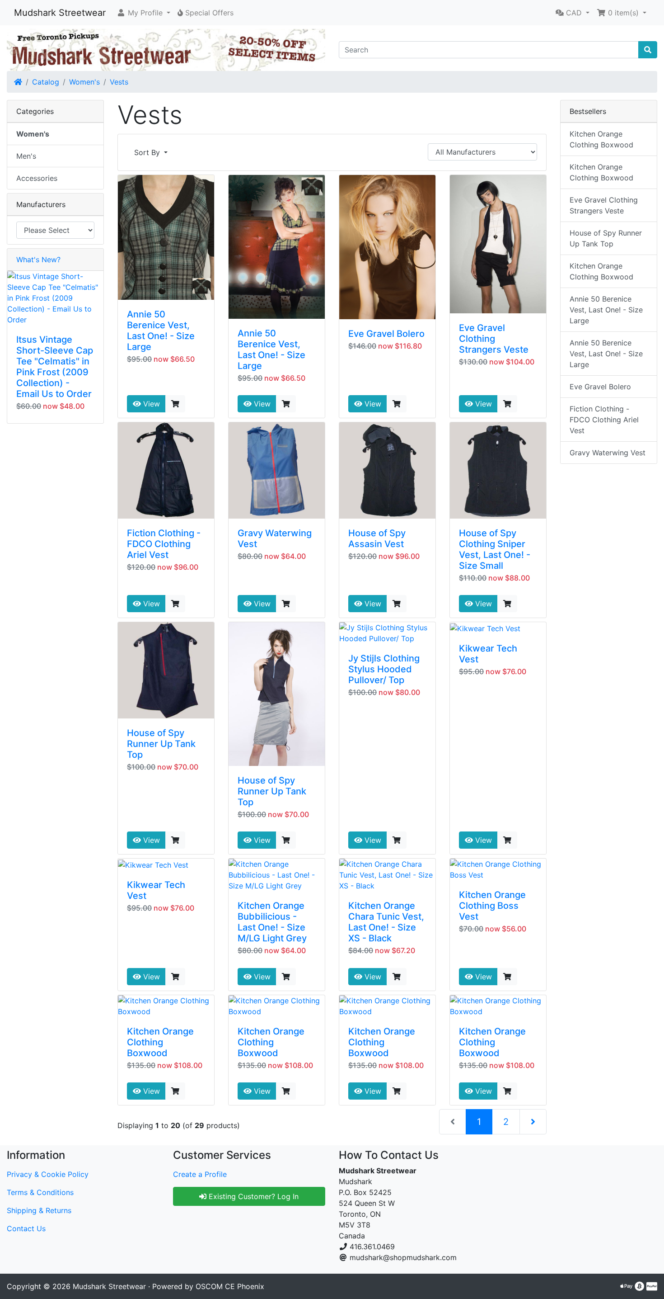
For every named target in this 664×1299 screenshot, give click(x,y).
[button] (143, 13)
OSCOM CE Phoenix (230, 1286)
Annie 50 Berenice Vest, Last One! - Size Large (161, 330)
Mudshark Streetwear (60, 12)
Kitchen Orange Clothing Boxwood (160, 1042)
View (150, 403)
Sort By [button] (148, 152)
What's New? (38, 259)
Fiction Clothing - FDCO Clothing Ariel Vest (164, 544)
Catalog (45, 81)
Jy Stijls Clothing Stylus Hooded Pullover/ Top (384, 669)
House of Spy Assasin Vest (377, 538)
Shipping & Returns (39, 1210)
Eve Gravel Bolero (386, 333)
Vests (119, 81)
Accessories (36, 178)
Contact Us (26, 1228)
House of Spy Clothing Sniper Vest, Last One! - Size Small (494, 549)
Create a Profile (200, 1174)
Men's (26, 156)
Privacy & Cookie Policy (48, 1174)
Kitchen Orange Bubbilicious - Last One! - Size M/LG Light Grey (272, 922)
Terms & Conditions (40, 1192)
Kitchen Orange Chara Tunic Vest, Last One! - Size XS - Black (386, 922)
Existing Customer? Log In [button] (252, 1196)
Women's (84, 81)
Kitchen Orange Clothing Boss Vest (492, 905)
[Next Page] (533, 1121)
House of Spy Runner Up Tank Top (161, 743)
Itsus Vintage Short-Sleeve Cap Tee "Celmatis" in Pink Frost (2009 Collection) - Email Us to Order (54, 366)
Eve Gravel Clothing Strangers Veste (493, 338)
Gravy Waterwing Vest (607, 452)
